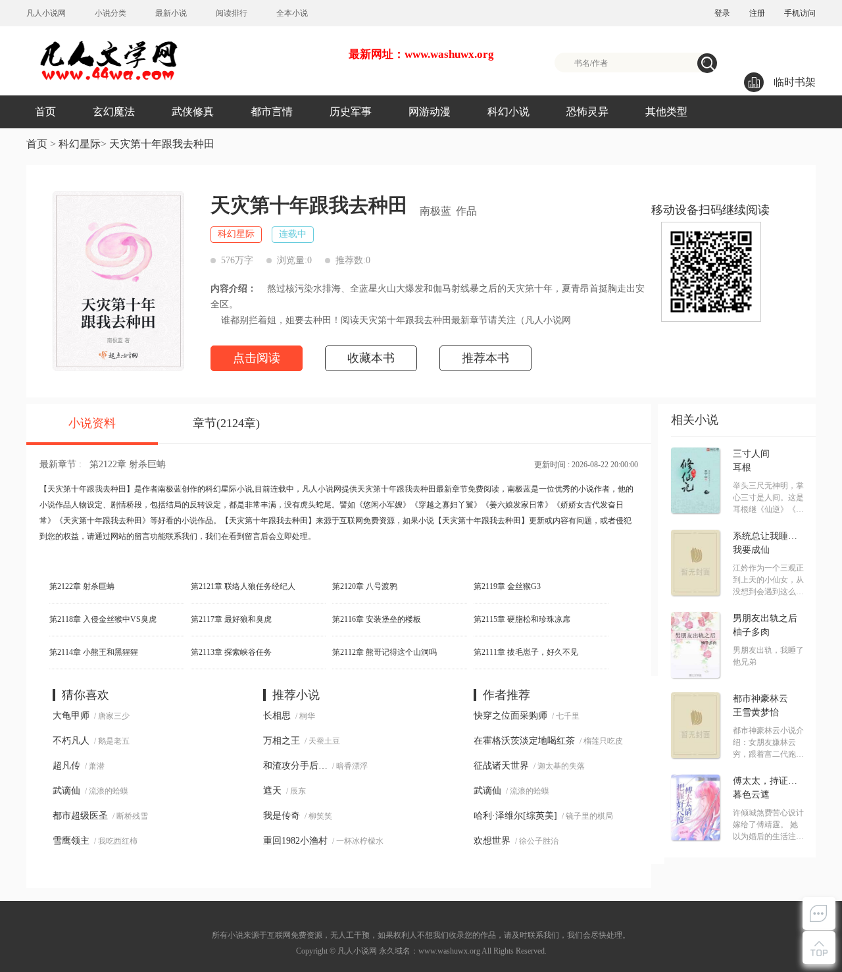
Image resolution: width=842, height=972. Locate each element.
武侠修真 (193, 111)
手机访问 (800, 13)
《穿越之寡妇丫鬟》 (446, 504)
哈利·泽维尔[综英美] (515, 816)
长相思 (277, 716)
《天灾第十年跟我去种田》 (102, 520)
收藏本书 (371, 358)
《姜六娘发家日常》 (517, 504)
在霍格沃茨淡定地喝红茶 (524, 741)
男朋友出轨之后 (765, 618)
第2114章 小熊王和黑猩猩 (93, 652)
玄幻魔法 (114, 111)
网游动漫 (430, 111)
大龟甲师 (71, 716)
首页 (45, 111)
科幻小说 (508, 111)
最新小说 (171, 13)
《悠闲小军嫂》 (382, 504)
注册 (757, 13)
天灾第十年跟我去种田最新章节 (412, 489)
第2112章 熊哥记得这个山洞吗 (384, 652)
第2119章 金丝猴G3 (507, 586)
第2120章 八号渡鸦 (364, 586)
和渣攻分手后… (295, 766)
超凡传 (66, 766)
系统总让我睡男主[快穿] (768, 536)
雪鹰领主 (71, 841)
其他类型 (666, 111)
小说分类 (110, 13)
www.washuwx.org (449, 951)
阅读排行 (231, 13)
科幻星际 (80, 143)
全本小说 (292, 13)
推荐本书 (485, 358)
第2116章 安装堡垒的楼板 (376, 619)
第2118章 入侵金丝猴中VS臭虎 (103, 619)
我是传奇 (281, 816)
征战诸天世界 (501, 766)
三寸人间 (751, 454)
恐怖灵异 (587, 111)
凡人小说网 (46, 13)
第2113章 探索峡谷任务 (231, 652)
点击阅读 (256, 358)
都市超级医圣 (80, 816)
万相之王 (281, 741)
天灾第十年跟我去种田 (161, 143)
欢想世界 (492, 841)
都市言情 (272, 111)
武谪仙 (66, 791)
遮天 (272, 791)
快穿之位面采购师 (510, 716)
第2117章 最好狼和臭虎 (231, 619)
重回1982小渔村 (295, 841)
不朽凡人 (71, 741)
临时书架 (795, 82)
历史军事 (351, 111)
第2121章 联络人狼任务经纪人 (243, 586)
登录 (722, 13)
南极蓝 (435, 211)
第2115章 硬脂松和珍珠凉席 (522, 619)
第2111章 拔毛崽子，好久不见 (526, 652)
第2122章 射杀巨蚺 (127, 464)
